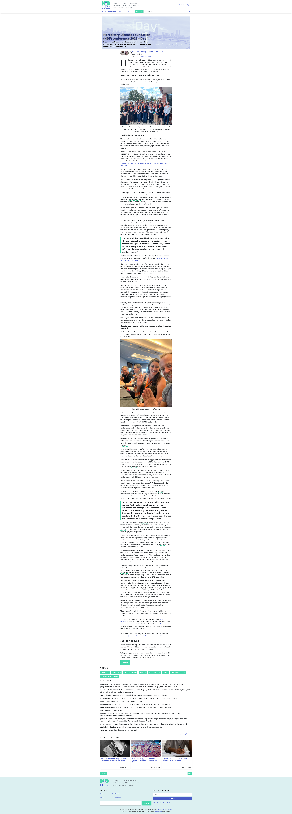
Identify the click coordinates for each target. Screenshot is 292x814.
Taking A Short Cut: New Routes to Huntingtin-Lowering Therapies (114, 759)
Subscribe (172, 798)
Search (146, 803)
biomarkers (105, 672)
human (165, 672)
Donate (125, 662)
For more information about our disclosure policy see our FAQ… (141, 636)
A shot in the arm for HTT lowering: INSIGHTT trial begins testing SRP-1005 (145, 760)
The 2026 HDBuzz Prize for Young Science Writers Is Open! (175, 759)
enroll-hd (142, 672)
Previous (103, 773)
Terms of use (158, 811)
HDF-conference (154, 672)
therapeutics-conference (109, 676)
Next (189, 773)
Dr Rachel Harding (139, 52)
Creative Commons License (164, 809)
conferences (116, 672)
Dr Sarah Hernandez (155, 52)
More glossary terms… (184, 734)
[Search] (189, 11)
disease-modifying (130, 672)
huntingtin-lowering (178, 672)
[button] (183, 5)
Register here (161, 624)
